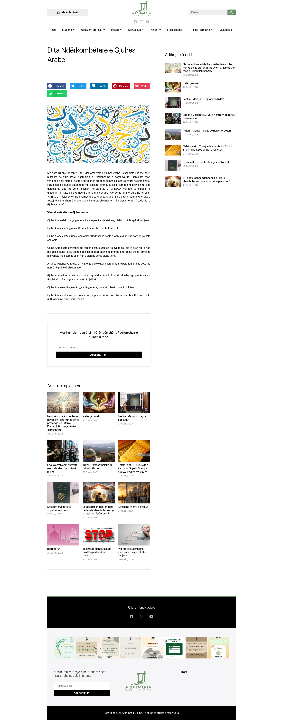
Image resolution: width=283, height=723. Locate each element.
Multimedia (226, 29)
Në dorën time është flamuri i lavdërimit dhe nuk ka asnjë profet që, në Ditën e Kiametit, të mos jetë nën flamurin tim (63, 423)
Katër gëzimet (91, 416)
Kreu (53, 29)
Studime (67, 29)
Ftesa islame (174, 29)
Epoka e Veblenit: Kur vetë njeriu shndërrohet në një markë (62, 468)
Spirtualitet (134, 29)
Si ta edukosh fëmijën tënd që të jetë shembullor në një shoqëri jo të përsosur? (98, 510)
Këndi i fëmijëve (200, 29)
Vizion (154, 29)
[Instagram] (141, 21)
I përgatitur (53, 548)
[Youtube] (147, 21)
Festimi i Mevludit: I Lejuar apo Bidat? (204, 99)
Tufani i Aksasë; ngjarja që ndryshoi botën (98, 466)
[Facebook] (135, 21)
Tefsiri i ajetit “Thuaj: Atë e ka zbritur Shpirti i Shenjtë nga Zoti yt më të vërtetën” (133, 468)
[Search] (231, 12)
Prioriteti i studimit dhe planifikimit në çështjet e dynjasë (132, 552)
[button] (56, 86)
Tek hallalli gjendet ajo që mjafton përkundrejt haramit (97, 552)
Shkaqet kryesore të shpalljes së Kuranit (59, 508)
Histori (115, 29)
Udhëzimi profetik (91, 29)
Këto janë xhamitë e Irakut (133, 506)
